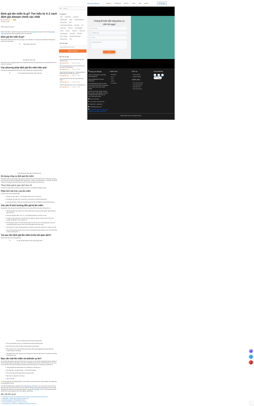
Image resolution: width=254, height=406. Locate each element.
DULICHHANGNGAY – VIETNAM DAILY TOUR (13, 400)
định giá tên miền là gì (30, 386)
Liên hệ (112, 81)
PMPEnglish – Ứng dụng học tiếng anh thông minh (15, 398)
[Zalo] (162, 75)
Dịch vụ (112, 76)
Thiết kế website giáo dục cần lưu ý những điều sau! (73, 85)
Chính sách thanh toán (138, 83)
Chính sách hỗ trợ (137, 86)
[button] (162, 3)
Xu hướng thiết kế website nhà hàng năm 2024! (14, 402)
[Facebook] (155, 75)
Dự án (112, 78)
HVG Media (34, 32)
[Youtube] (158, 75)
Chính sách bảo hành (137, 85)
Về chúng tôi (114, 83)
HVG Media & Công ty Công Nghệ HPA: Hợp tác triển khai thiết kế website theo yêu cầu (25, 396)
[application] (128, 3)
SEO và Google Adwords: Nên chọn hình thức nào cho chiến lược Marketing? (72, 66)
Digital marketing (137, 76)
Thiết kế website (136, 74)
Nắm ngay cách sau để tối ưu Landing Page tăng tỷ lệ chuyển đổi (19, 403)
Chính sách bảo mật (137, 88)
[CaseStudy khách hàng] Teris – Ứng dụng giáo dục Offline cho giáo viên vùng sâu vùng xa (72, 73)
